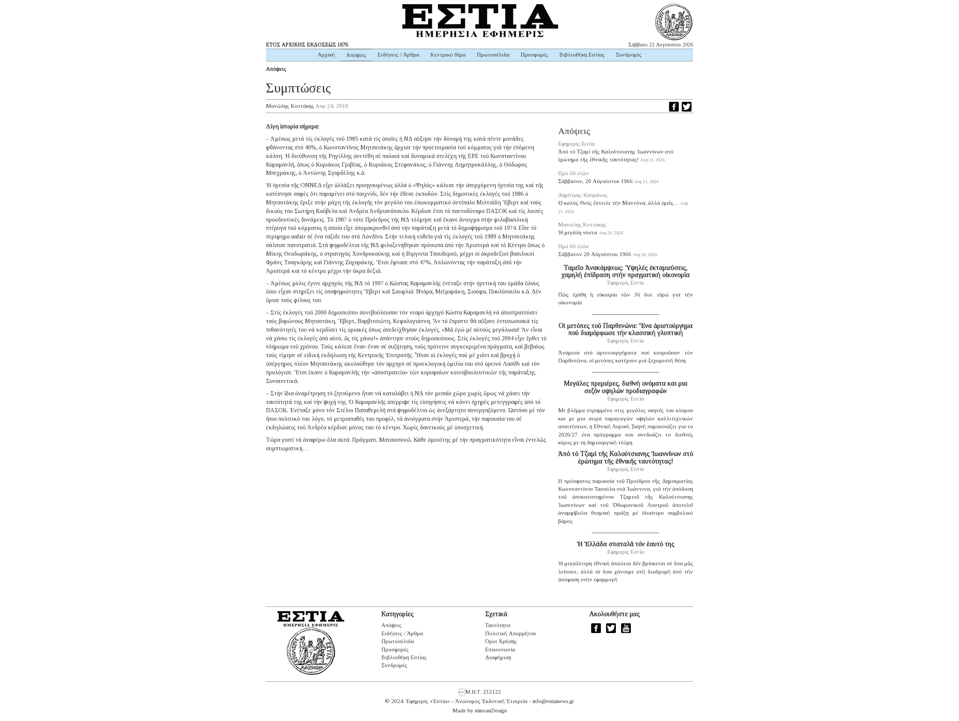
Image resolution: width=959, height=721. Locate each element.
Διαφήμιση (498, 657)
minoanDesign (491, 711)
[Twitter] (686, 107)
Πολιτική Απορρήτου (510, 633)
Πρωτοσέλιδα (493, 55)
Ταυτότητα (497, 625)
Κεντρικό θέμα (448, 55)
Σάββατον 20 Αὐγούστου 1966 (594, 254)
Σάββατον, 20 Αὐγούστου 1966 (595, 181)
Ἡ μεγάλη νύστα (577, 232)
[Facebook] (674, 107)
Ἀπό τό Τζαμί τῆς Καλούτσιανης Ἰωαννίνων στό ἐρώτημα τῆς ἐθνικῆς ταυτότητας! (625, 457)
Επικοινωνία (500, 649)
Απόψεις (356, 55)
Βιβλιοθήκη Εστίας (582, 55)
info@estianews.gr (553, 701)
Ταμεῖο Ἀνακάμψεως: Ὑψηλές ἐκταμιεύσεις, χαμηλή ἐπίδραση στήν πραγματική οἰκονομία (626, 271)
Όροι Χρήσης (501, 641)
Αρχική (326, 55)
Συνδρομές (629, 55)
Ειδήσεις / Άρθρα (398, 55)
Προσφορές (534, 55)
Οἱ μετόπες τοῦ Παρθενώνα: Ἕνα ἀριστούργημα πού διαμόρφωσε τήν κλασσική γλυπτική (626, 329)
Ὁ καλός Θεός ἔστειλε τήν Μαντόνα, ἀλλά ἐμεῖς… (618, 203)
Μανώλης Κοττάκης (290, 106)
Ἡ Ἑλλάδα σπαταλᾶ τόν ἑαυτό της (625, 544)
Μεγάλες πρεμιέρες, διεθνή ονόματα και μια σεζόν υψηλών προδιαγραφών (625, 387)
